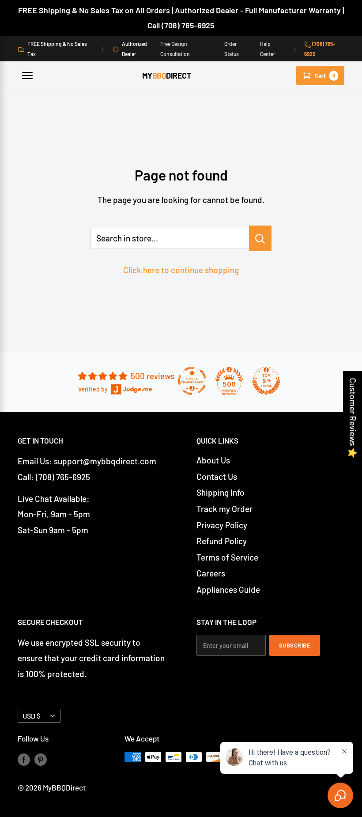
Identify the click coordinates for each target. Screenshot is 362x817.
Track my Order (224, 509)
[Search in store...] (260, 238)
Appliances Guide (228, 589)
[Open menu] (27, 75)
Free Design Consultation (175, 48)
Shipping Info (220, 492)
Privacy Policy (221, 525)
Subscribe (295, 645)
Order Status (231, 48)
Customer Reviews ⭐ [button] (353, 418)
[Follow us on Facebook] (24, 759)
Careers (210, 573)
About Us (213, 460)
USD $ (32, 716)
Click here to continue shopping (181, 270)
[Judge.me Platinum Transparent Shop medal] (192, 381)
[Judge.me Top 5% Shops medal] (266, 381)
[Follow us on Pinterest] (40, 759)
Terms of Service (227, 557)
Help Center (267, 48)
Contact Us (216, 476)
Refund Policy (221, 541)
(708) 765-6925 (319, 48)
